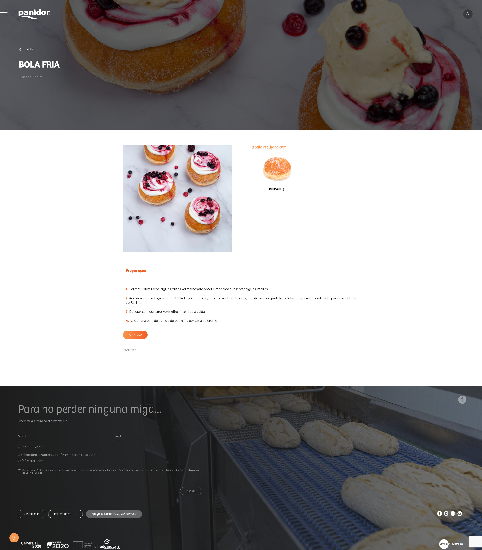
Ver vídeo (135, 334)
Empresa (26, 446)
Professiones (62, 514)
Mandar (190, 491)
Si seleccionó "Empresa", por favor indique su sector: (58, 455)
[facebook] (439, 514)
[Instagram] (446, 514)
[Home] (34, 14)
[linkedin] (453, 514)
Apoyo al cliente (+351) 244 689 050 (114, 514)
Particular (43, 446)
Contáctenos (31, 514)
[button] (14, 537)
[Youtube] (459, 514)
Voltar (30, 49)
